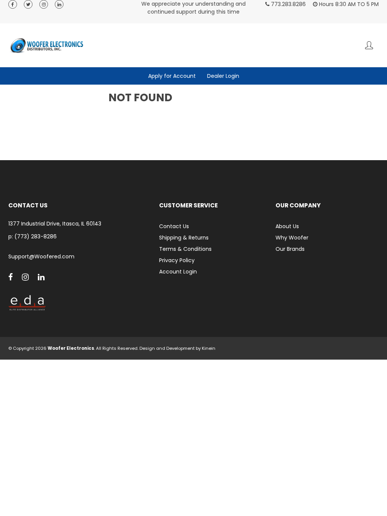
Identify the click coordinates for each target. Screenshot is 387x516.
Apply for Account (172, 76)
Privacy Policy (177, 260)
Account (369, 45)
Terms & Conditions (185, 249)
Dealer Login (223, 76)
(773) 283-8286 (35, 236)
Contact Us (174, 226)
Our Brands (290, 249)
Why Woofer (292, 237)
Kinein (208, 348)
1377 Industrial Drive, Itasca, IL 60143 (54, 224)
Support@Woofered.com (41, 256)
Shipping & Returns (184, 237)
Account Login (178, 271)
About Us (287, 226)
